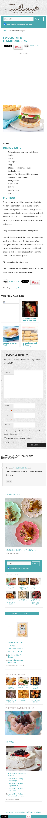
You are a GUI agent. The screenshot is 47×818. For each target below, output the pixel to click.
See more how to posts (12, 799)
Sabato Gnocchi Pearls (16, 642)
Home (5, 30)
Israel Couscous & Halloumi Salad (23, 588)
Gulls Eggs (12, 645)
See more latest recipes (12, 553)
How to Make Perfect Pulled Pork (15, 790)
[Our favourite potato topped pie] (10, 311)
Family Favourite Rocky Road (35, 587)
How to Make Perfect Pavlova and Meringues (16, 795)
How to (9, 742)
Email (8, 416)
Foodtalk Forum (21, 812)
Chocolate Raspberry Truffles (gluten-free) (35, 602)
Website (7, 425)
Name (8, 406)
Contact (9, 812)
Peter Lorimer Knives (15, 649)
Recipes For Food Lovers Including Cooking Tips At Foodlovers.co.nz (23, 6)
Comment (8, 372)
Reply (9, 481)
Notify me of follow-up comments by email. (19, 438)
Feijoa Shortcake (23, 600)
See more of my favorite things (15, 665)
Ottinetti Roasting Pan (16, 652)
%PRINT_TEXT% (35, 46)
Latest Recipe (12, 494)
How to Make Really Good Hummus (17, 774)
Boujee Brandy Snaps (20, 550)
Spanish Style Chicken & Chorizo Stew (11, 602)
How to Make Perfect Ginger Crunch (15, 785)
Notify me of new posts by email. (16, 443)
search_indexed (16, 288)
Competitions (35, 812)
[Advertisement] (23, 78)
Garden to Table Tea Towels (15, 656)
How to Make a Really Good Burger (15, 779)
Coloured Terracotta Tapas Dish (15, 661)
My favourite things (18, 614)
